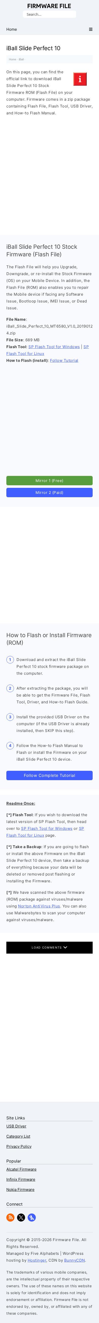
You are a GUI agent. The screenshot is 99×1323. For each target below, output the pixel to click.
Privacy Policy (18, 1146)
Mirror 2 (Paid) (49, 492)
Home (12, 59)
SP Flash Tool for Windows (54, 346)
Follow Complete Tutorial (49, 775)
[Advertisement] (49, 174)
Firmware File (50, 6)
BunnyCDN (74, 1260)
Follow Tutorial (64, 360)
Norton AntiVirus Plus (39, 906)
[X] (21, 1220)
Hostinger (37, 1260)
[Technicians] (32, 1220)
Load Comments (47, 947)
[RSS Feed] (10, 1220)
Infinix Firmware (20, 1179)
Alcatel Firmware (21, 1169)
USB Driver (16, 1126)
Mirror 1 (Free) (49, 480)
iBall (21, 59)
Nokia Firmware (20, 1189)
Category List (18, 1136)
